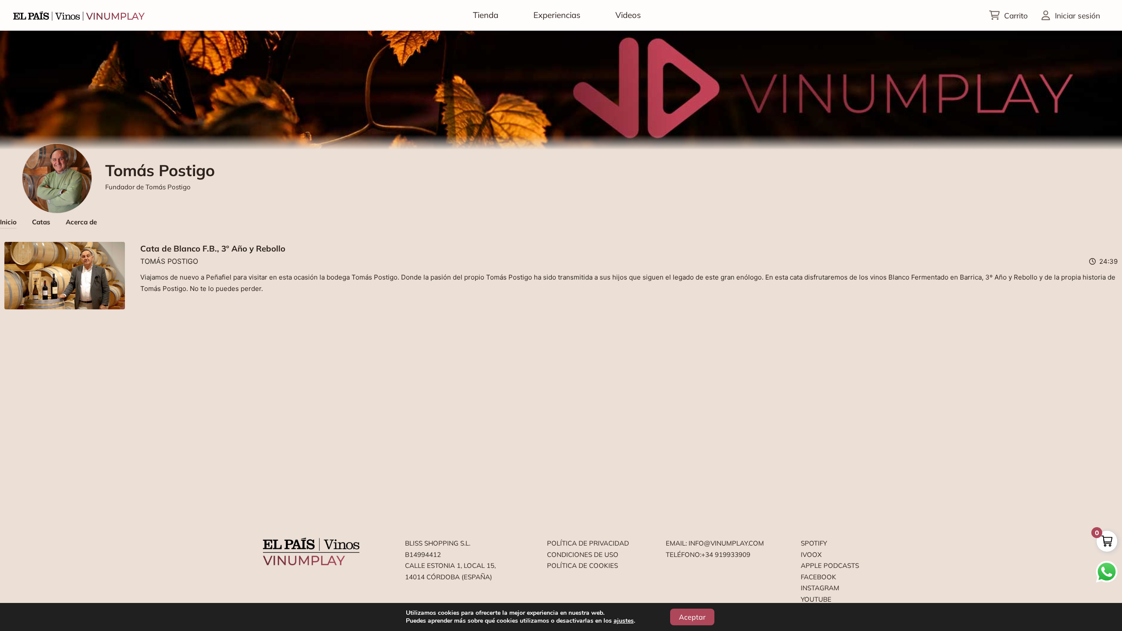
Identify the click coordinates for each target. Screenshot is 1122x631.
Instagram (820, 588)
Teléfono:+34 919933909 (708, 554)
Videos (628, 15)
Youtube (816, 599)
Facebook (818, 577)
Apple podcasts (830, 565)
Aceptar (692, 617)
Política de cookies (582, 565)
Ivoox (811, 554)
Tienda (485, 15)
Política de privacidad (588, 543)
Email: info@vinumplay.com (715, 543)
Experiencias (556, 15)
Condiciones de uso (582, 554)
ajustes (624, 621)
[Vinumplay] (79, 15)
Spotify (814, 543)
